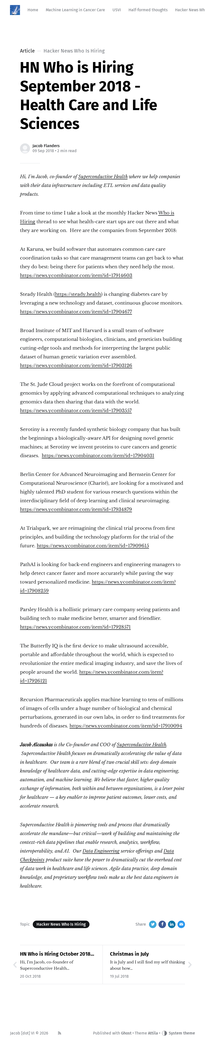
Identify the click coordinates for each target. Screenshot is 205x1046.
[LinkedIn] (172, 924)
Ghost (126, 1033)
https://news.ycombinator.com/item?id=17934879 (76, 509)
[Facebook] (162, 924)
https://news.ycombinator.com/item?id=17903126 (76, 365)
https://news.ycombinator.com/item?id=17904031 (98, 455)
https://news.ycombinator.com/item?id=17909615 (93, 546)
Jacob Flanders (46, 145)
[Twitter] (152, 924)
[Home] (15, 10)
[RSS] (59, 1033)
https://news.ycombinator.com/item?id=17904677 (76, 312)
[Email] (181, 924)
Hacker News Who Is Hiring (61, 924)
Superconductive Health (103, 176)
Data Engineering (101, 851)
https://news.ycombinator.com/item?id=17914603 (76, 275)
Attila (153, 1033)
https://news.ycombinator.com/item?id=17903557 (76, 410)
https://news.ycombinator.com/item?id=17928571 (75, 627)
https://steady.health (78, 294)
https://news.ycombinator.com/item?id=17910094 (126, 726)
